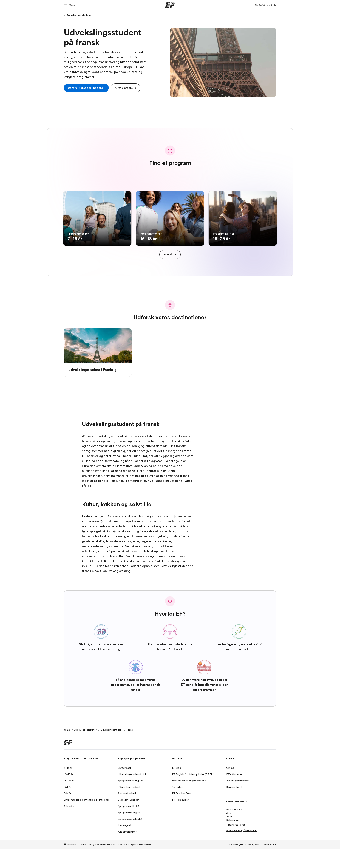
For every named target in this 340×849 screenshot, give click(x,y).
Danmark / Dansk (76, 844)
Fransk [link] (130, 729)
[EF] (170, 5)
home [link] (67, 729)
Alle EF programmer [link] (85, 729)
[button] (70, 5)
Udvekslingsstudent (79, 14)
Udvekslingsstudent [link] (112, 729)
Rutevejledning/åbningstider (241, 830)
